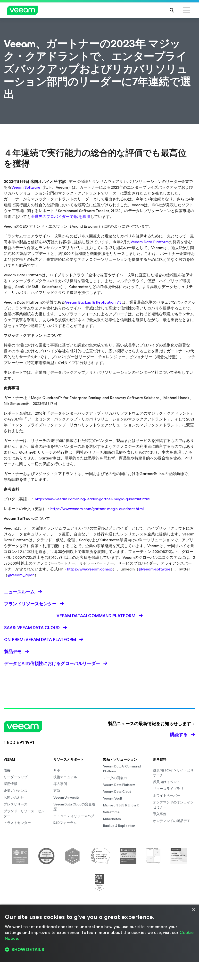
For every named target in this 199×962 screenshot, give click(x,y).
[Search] (171, 10)
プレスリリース (15, 804)
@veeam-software (154, 569)
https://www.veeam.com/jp (90, 569)
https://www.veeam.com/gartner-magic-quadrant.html (97, 508)
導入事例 (60, 784)
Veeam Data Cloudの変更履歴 (74, 807)
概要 (7, 770)
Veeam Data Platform (150, 242)
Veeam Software (25, 187)
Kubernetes (112, 819)
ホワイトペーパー (166, 795)
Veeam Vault (112, 798)
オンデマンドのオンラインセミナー (173, 805)
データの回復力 (115, 778)
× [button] (193, 910)
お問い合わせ (14, 797)
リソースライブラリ (168, 789)
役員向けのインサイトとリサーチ (173, 772)
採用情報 (10, 784)
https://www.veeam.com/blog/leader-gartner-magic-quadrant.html (92, 499)
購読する (179, 734)
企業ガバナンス (15, 791)
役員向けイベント (166, 782)
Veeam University (66, 797)
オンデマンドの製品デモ (171, 821)
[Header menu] (186, 10)
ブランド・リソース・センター (24, 813)
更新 (56, 791)
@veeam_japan (21, 575)
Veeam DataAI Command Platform (122, 769)
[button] (99, 949)
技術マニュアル (65, 777)
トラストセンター (17, 823)
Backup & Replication (119, 826)
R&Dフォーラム (65, 823)
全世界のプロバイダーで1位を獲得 (60, 216)
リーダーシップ (15, 777)
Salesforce (111, 812)
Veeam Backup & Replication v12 (93, 302)
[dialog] (99, 933)
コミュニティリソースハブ (73, 816)
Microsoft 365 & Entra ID (121, 805)
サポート (60, 770)
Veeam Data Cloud (117, 791)
